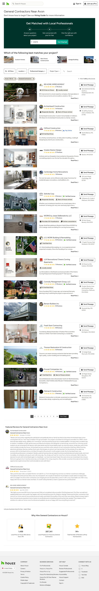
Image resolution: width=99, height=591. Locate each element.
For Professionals (45, 566)
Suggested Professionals (66, 571)
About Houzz (24, 566)
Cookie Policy (24, 577)
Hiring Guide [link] (40, 15)
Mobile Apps (24, 580)
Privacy (22, 571)
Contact (61, 580)
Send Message (88, 85)
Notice (28, 571)
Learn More (27, 509)
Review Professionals (65, 568)
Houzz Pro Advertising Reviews (49, 574)
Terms (22, 574)
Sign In (61, 583)
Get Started (62, 42)
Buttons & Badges (45, 585)
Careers (22, 568)
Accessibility (63, 574)
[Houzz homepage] (8, 4)
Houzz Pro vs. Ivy (45, 571)
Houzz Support (63, 577)
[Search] (13, 4)
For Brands (43, 582)
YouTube (84, 575)
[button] (4, 4)
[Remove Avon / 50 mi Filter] (15, 79)
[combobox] (27, 4)
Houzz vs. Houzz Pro (46, 568)
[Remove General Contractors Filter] (33, 79)
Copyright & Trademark (27, 583)
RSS (83, 578)
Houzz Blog (85, 566)
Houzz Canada (63, 566)
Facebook (84, 572)
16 (57, 416)
